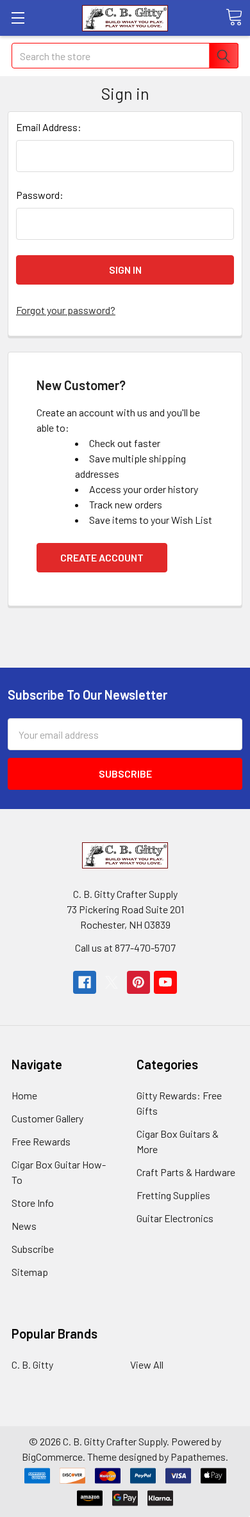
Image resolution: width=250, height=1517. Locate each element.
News (24, 1226)
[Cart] (234, 17)
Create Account (102, 557)
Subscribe (33, 1249)
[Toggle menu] (17, 17)
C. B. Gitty (32, 1364)
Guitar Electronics (175, 1218)
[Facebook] (84, 982)
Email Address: (48, 127)
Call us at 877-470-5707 (125, 947)
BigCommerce (52, 1456)
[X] (111, 982)
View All (146, 1364)
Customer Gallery (47, 1118)
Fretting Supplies (173, 1195)
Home (24, 1095)
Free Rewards (41, 1141)
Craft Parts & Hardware (186, 1172)
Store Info (33, 1203)
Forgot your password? (65, 310)
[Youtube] (165, 982)
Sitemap (30, 1272)
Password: (39, 195)
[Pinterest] (138, 982)
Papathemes (198, 1456)
